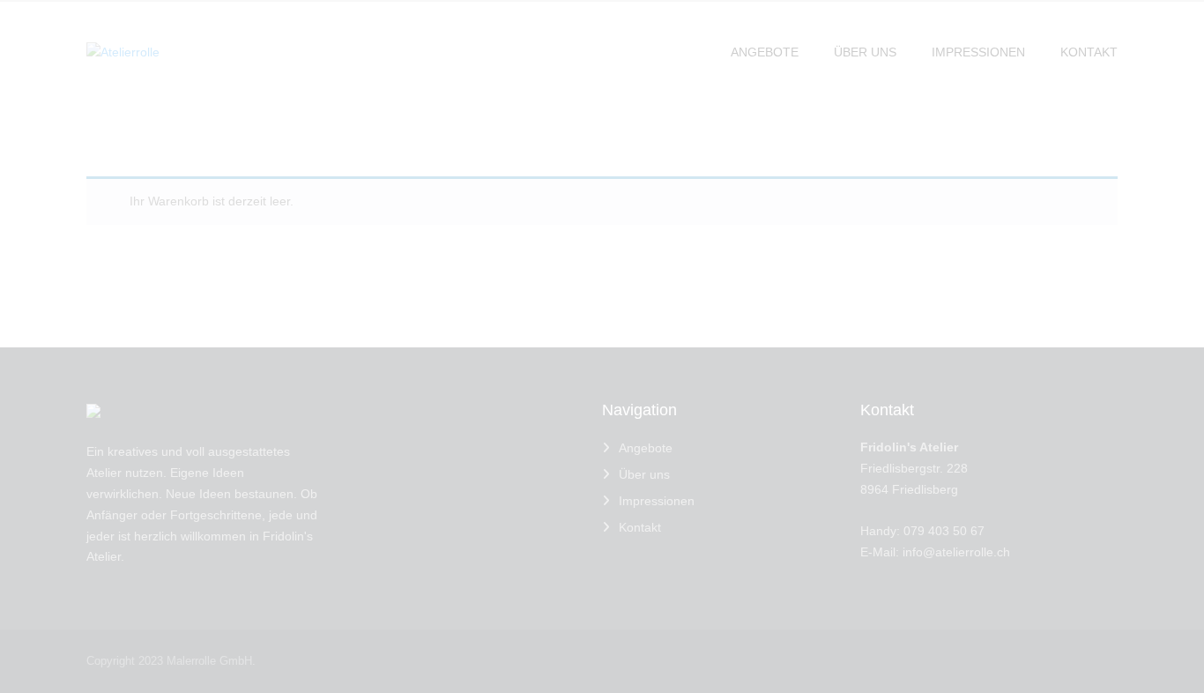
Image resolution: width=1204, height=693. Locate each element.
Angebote (646, 448)
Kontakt (640, 527)
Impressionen (657, 501)
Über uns (644, 474)
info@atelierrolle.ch (956, 552)
